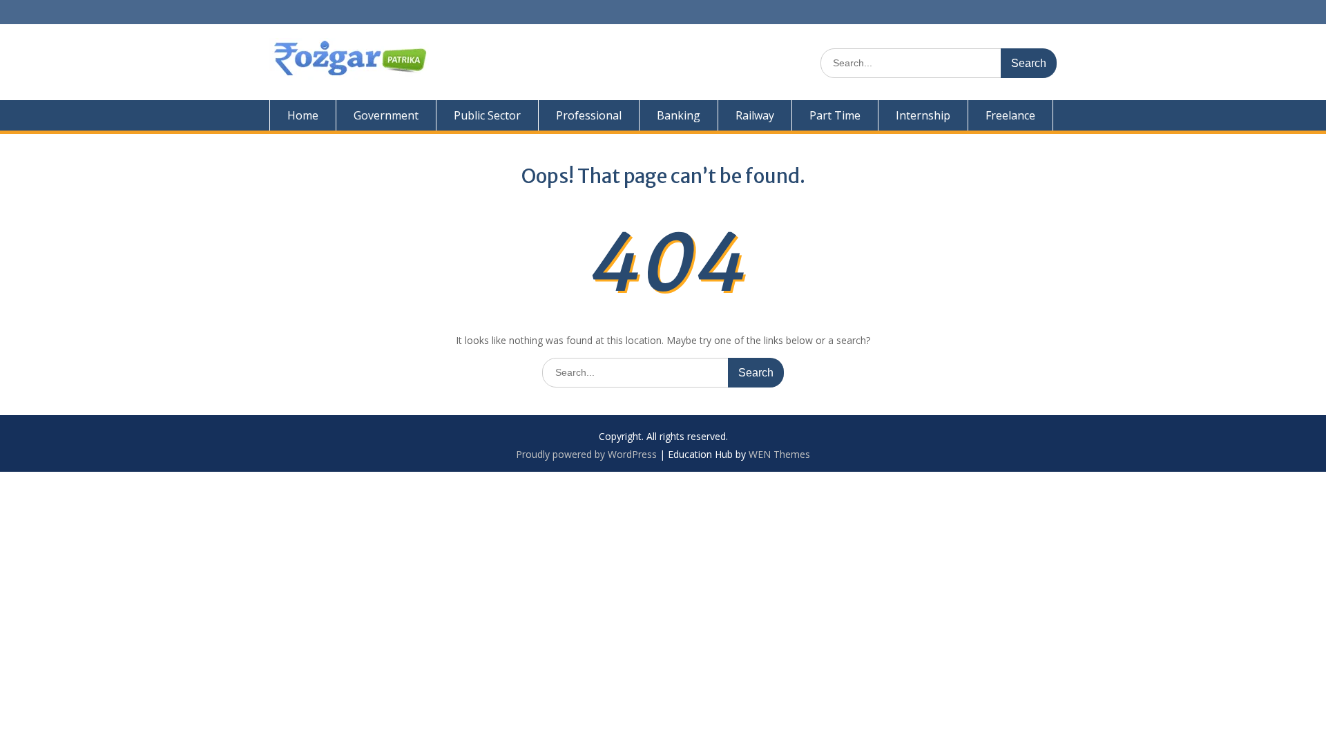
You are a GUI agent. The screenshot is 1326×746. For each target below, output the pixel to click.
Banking (678, 115)
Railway (755, 115)
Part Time (835, 115)
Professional (589, 115)
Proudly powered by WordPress (586, 454)
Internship (923, 115)
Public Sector (487, 115)
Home (302, 115)
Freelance (1010, 115)
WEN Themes (779, 454)
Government (386, 115)
